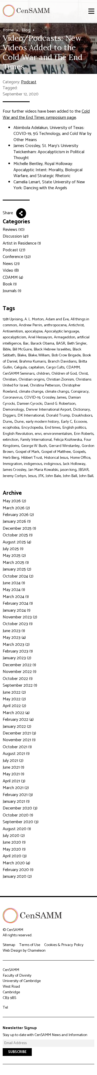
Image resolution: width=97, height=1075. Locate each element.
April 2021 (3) (14, 781)
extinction (10, 439)
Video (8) (11, 270)
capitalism (36, 367)
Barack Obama (42, 343)
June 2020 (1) (14, 842)
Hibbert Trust (31, 457)
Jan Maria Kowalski (43, 470)
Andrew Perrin (30, 325)
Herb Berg (11, 457)
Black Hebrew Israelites (52, 349)
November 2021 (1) (19, 740)
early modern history (42, 421)
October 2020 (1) (18, 815)
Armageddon (64, 337)
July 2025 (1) (13, 549)
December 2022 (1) (19, 665)
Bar (26, 343)
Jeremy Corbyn (14, 476)
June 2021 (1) (13, 767)
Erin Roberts (83, 434)
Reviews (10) (14, 229)
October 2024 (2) (18, 576)
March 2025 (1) (16, 562)
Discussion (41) (16, 236)
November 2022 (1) (19, 671)
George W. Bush (34, 446)
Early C (66, 421)
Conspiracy (80, 391)
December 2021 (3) (19, 733)
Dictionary (81, 409)
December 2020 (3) (20, 808)
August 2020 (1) (17, 829)
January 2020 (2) (17, 876)
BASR (60, 343)
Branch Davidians (62, 361)
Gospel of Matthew (56, 452)
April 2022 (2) (14, 706)
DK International (31, 415)
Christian (10, 379)
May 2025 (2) (14, 555)
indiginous (52, 464)
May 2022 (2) (14, 699)
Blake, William (39, 355)
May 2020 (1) (14, 849)
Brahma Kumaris (32, 361)
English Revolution (18, 434)
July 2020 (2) (14, 835)
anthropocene (55, 325)
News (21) (11, 263)
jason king (68, 470)
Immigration (12, 464)
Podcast (28, 82)
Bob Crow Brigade (66, 355)
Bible (7, 349)
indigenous (33, 464)
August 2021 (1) (16, 753)
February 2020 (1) (18, 869)
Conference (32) (17, 256)
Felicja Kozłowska (68, 439)
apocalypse (34, 331)
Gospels (79, 452)
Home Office (80, 457)
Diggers (9, 415)
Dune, (7, 421)
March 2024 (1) (16, 596)
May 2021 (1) (13, 774)
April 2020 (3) (15, 856)
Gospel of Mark (27, 452)
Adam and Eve (57, 319)
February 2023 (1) (18, 651)
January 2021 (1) (16, 801)
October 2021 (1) (17, 747)
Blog (26, 30)
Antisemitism (13, 331)
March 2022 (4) (16, 712)
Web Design (12, 950)
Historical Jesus (56, 457)
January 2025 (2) (17, 569)
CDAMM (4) (13, 277)
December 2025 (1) (19, 528)
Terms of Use (29, 945)
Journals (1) (12, 291)
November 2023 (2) (20, 617)
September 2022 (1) (20, 685)
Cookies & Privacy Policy (64, 945)
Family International (36, 439)
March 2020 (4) (16, 863)
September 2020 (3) (21, 822)
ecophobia (11, 427)
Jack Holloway (74, 464)
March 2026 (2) (16, 508)
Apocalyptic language (61, 331)
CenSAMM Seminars (18, 373)
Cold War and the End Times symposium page (46, 114)
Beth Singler (76, 343)
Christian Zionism (60, 379)
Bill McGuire (22, 349)
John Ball (70, 476)
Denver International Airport (48, 409)
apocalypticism (14, 337)
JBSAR (83, 470)
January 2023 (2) (17, 658)
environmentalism (57, 434)
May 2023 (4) (14, 637)
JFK (41, 476)
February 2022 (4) (18, 719)
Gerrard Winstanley (64, 446)
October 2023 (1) (18, 624)
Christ (83, 373)
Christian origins (31, 379)
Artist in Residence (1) (22, 243)
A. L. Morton (34, 319)
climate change (31, 391)
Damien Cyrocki (29, 403)
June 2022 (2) (14, 692)
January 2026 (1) (17, 521)
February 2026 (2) (18, 514)
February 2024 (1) (18, 603)
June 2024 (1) (14, 583)
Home (8, 30)
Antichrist (76, 325)
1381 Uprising (13, 319)
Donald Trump (58, 415)
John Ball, (86, 476)
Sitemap (9, 945)
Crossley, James (54, 397)
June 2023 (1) (14, 631)
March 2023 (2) (16, 644)
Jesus (32, 476)
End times (52, 427)
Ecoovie (80, 421)
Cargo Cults (55, 367)
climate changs (57, 391)
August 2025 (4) (17, 542)
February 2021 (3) (18, 794)
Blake (21, 355)
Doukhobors (82, 415)
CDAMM (73, 367)
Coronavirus (12, 397)
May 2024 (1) (14, 589)
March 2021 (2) (16, 787)
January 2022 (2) (17, 726)
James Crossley (14, 470)
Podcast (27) (14, 250)
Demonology (13, 409)
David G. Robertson (59, 403)
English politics (74, 427)
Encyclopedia (32, 427)
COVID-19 (32, 397)
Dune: (19, 421)
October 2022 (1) (18, 678)
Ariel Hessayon (40, 337)
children (43, 373)
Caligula (20, 367)
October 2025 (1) (18, 535)
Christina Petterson (45, 385)
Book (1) (10, 284)
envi (38, 434)
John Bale (53, 476)
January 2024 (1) (16, 610)
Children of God (64, 373)
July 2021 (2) (13, 760)
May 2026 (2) (14, 501)
